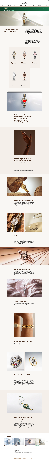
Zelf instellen (24, 458)
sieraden (21, 5)
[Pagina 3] (26, 447)
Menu (43, 8)
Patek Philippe (9, 5)
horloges (15, 5)
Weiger (31, 458)
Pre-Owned (40, 5)
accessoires (27, 5)
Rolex (3, 5)
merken (46, 5)
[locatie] (48, 0)
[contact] (47, 0)
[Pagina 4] (27, 447)
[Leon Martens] (24, 3)
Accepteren (17, 458)
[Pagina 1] (23, 447)
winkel (34, 5)
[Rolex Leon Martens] (45, 3)
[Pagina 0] (22, 447)
